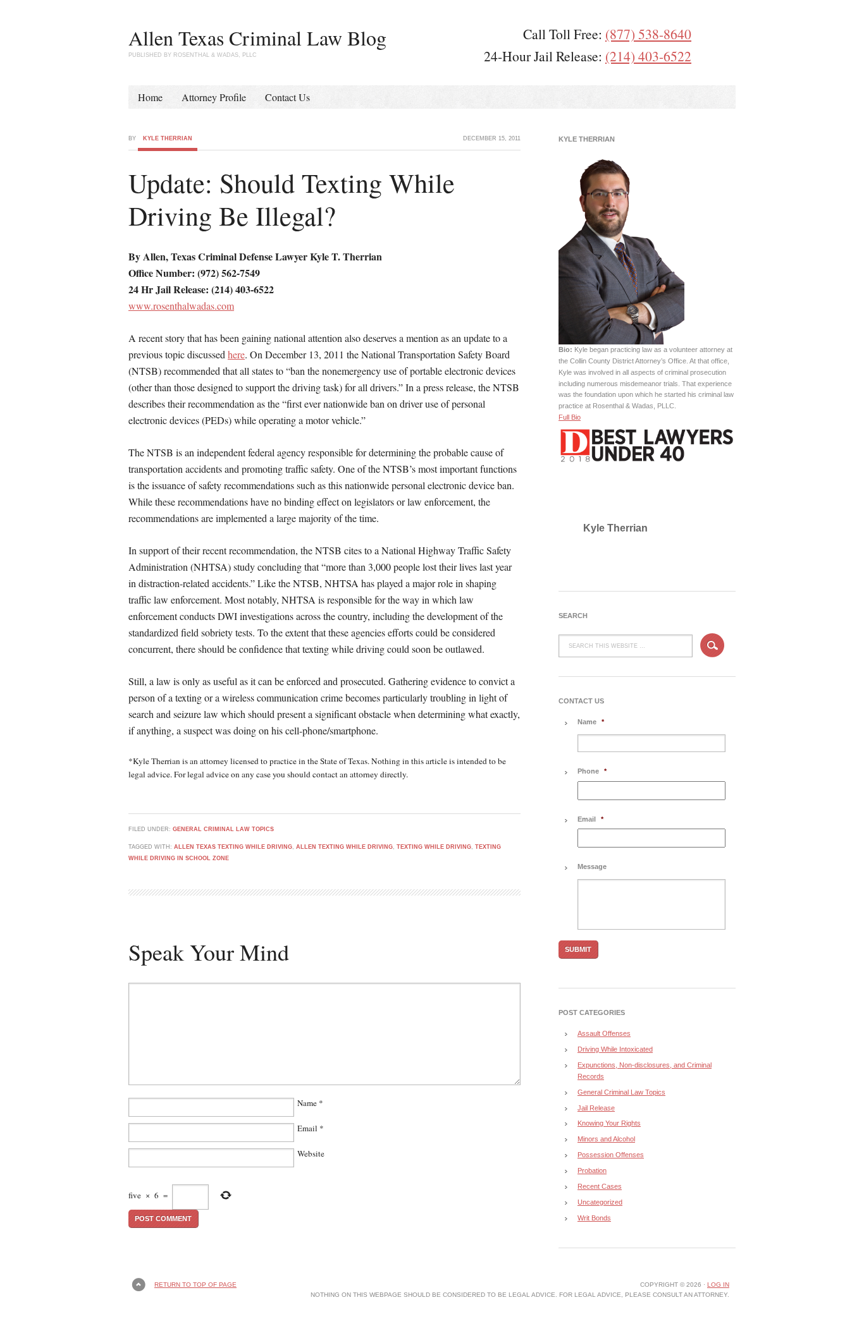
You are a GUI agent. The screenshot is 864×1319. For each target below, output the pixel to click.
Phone (592, 771)
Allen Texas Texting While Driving (233, 847)
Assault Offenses (604, 1033)
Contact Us (287, 97)
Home (150, 97)
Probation (592, 1170)
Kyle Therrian (167, 138)
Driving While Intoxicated (615, 1049)
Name (307, 1103)
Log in (718, 1284)
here (236, 354)
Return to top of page (195, 1284)
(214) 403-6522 (648, 56)
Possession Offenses (610, 1154)
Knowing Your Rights (609, 1123)
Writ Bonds (594, 1218)
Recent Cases (599, 1186)
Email (307, 1128)
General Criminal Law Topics (223, 829)
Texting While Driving (434, 847)
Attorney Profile (214, 97)
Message (592, 866)
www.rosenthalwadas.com (181, 305)
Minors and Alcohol (606, 1139)
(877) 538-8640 (648, 34)
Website (310, 1153)
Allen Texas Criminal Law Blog (257, 37)
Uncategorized (599, 1202)
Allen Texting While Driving (344, 847)
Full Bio (570, 417)
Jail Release (596, 1108)
